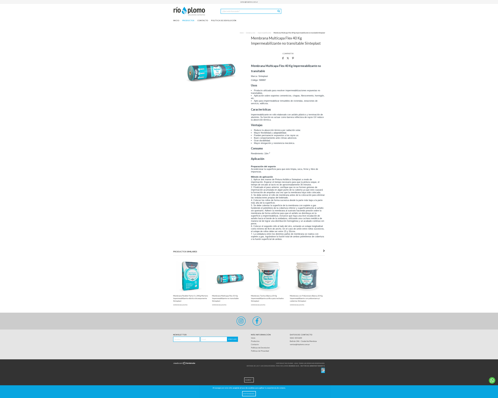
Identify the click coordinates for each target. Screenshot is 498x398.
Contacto (202, 20)
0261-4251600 (296, 338)
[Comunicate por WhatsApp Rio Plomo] (492, 380)
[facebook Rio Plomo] (257, 321)
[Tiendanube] (184, 364)
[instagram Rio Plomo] (241, 321)
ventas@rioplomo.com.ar (249, 2)
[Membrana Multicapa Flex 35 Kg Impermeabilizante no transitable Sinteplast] (229, 275)
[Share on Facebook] (283, 58)
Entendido (249, 394)
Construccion (250, 33)
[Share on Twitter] (287, 58)
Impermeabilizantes (264, 33)
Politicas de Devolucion (260, 347)
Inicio (176, 20)
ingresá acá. (294, 366)
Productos (188, 20)
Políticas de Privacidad (260, 351)
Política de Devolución (223, 20)
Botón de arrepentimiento (313, 366)
